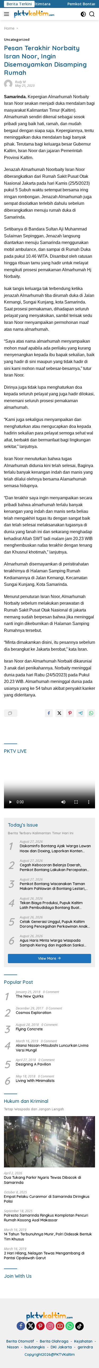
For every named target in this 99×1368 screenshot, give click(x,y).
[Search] (92, 14)
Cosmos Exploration (33, 1012)
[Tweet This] (59, 713)
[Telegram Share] (80, 713)
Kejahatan (83, 1341)
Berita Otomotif (20, 1341)
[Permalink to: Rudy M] (8, 83)
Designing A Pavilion (33, 1064)
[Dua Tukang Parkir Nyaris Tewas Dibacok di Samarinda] (49, 1141)
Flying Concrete (29, 1029)
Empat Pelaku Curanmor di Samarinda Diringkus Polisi (46, 1199)
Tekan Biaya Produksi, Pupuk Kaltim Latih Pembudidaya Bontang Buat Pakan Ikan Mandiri (51, 905)
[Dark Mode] (83, 14)
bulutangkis (35, 1347)
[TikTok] (79, 1326)
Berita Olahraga (54, 1341)
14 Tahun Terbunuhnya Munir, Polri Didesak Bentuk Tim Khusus (48, 1236)
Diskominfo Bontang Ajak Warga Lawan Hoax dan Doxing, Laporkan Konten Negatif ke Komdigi (55, 848)
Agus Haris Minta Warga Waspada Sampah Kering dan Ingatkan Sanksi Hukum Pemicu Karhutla (52, 943)
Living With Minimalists (35, 1080)
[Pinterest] (40, 1326)
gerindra (85, 1347)
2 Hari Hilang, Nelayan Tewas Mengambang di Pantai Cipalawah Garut (44, 1255)
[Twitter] (30, 1326)
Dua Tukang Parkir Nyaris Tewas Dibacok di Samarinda (42, 1180)
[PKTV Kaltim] (33, 14)
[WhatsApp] (69, 1326)
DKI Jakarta (61, 1347)
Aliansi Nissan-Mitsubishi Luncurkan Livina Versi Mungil (52, 1048)
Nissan (13, 1347)
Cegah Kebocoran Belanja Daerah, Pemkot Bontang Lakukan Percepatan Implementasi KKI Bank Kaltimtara (53, 867)
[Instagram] (50, 1326)
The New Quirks (30, 996)
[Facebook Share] (49, 713)
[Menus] (7, 14)
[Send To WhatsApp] (91, 713)
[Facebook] (21, 1326)
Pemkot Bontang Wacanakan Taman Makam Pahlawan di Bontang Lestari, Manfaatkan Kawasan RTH (52, 886)
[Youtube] (60, 1326)
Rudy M (20, 82)
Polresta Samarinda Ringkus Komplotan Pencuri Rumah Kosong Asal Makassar (46, 1217)
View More (47, 958)
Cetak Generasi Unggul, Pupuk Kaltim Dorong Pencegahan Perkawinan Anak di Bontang (54, 924)
